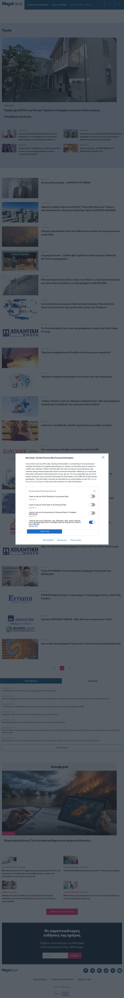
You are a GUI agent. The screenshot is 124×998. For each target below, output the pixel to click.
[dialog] (62, 499)
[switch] (92, 496)
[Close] (104, 458)
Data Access (62, 540)
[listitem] (62, 491)
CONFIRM (44, 531)
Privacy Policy (75, 540)
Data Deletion (48, 540)
